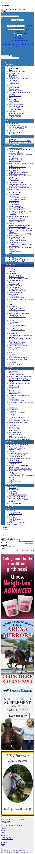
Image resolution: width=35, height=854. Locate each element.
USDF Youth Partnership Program (19, 187)
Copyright (10, 825)
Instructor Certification (15, 221)
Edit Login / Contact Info (16, 280)
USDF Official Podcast (16, 235)
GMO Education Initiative (17, 208)
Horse (10, 282)
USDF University (14, 189)
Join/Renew (4, 842)
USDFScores (13, 430)
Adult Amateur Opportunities (17, 239)
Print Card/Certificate (15, 287)
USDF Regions (13, 77)
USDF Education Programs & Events (20, 142)
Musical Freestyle (14, 387)
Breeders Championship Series (18, 378)
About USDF (13, 66)
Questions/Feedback (7, 839)
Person (11, 268)
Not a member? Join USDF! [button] (19, 40)
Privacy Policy (4, 825)
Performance (13, 320)
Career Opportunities (15, 115)
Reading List (12, 223)
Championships (13, 371)
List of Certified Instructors (17, 474)
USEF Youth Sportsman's (16, 347)
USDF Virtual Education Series (18, 197)
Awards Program (14, 296)
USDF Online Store (15, 258)
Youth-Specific (13, 179)
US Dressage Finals (15, 373)
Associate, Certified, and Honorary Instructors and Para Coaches (19, 226)
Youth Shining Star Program (17, 342)
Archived (13, 328)
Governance (12, 99)
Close (3, 11)
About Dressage (13, 68)
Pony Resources (13, 246)
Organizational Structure (16, 108)
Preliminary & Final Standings (18, 325)
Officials (11, 97)
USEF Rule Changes (15, 432)
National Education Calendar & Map (20, 141)
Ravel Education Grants (16, 344)
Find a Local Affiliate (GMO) (18, 127)
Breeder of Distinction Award (18, 359)
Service (11, 304)
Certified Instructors (15, 96)
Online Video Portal (15, 168)
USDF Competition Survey (17, 437)
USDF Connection (14, 512)
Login (17, 20)
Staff (10, 85)
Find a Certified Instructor (16, 129)
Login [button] (19, 35)
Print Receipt (13, 273)
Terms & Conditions (18, 825)
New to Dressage (14, 123)
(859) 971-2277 (8, 821)
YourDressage (13, 515)
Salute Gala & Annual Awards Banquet (21, 299)
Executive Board (14, 84)
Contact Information (15, 82)
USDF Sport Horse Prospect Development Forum (17, 160)
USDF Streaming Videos (16, 261)
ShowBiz (11, 397)
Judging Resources (14, 242)
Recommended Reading (16, 153)
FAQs (10, 118)
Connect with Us (7, 44)
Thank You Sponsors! (19, 44)
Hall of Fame (13, 75)
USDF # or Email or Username (10, 539)
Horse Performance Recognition (18, 358)
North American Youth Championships (20, 376)
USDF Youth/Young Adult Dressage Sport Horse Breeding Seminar (20, 185)
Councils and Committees (16, 106)
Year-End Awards (14, 322)
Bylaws (11, 103)
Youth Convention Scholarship (18, 345)
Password (4, 543)
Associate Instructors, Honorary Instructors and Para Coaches (18, 454)
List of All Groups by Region (18, 495)
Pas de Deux (12, 388)
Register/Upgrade (14, 284)
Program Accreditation (15, 206)
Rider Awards (13, 356)
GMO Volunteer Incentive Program (19, 313)
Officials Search (13, 394)
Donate (3, 844)
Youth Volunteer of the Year (17, 317)
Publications (12, 510)
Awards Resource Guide (16, 297)
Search (13, 327)
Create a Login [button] (19, 38)
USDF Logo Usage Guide (17, 522)
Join (10, 130)
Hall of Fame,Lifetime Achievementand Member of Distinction (17, 308)
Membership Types (14, 73)
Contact (3, 845)
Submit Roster (13, 491)
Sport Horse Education (16, 158)
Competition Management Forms (19, 395)
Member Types (13, 270)
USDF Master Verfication (16, 277)
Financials (12, 111)
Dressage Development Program (18, 216)
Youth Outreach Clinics (16, 182)
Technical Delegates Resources (18, 465)
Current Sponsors (14, 89)
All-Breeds (13, 323)
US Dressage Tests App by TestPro (19, 260)
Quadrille (11, 390)
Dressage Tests (13, 427)
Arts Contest (12, 354)
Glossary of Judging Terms (17, 237)
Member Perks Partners (16, 90)
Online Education (14, 202)
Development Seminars (16, 218)
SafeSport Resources (15, 116)
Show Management (15, 392)
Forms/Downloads (6, 837)
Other (10, 352)
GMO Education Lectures (16, 209)
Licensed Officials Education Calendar (20, 244)
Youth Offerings (13, 80)
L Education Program (15, 148)
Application (13, 361)
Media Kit (12, 517)
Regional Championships (16, 374)
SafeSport (4, 835)
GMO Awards (13, 311)
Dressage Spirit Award (15, 349)
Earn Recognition (14, 204)
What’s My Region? (15, 275)
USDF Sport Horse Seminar (17, 167)
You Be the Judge (14, 194)
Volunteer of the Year (15, 315)
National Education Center (17, 71)
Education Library (14, 201)
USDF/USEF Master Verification (19, 278)
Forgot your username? (26, 541)
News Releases (13, 524)
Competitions (13, 139)
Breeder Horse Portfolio (16, 292)
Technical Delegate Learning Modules (20, 211)
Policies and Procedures (16, 104)
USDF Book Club (14, 196)
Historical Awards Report (18, 330)
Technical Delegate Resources (18, 240)
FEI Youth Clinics (14, 181)
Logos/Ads (12, 521)
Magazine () (18, 78)
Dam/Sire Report (14, 294)
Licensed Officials (14, 463)
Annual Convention (15, 109)
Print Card (12, 271)
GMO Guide (12, 488)
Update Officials (14, 489)
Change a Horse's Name (16, 289)
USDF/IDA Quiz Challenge (17, 174)
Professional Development (17, 220)
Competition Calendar (15, 429)
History (11, 70)
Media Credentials (14, 519)
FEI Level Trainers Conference (18, 172)
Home (6, 527)
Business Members (14, 87)
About (3, 830)
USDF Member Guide (15, 514)
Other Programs (13, 170)
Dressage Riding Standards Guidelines (20, 228)
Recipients (13, 362)
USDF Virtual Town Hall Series (18, 199)
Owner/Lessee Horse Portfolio (18, 291)
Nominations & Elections (16, 113)
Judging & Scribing (15, 125)
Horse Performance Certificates (18, 420)
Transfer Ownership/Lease (17, 285)
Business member (20, 33)
